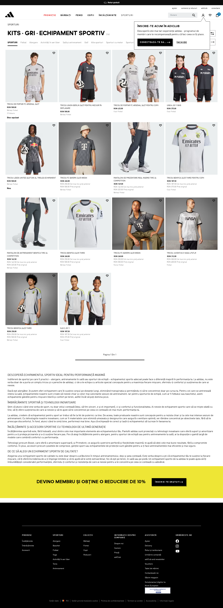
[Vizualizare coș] (217, 15)
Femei (86, 546)
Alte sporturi (97, 43)
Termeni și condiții (135, 601)
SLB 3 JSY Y (65, 328)
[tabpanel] (111, 208)
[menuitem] (49, 15)
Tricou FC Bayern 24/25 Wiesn (73, 178)
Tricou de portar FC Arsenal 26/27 (23, 104)
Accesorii (26, 550)
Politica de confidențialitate (112, 601)
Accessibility (151, 601)
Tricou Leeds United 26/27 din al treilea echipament (31, 178)
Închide (182, 42)
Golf (86, 43)
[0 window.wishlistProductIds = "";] (210, 15)
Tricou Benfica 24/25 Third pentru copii (185, 178)
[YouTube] (177, 551)
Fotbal (23, 43)
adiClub (117, 557)
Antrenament (58, 569)
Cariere (117, 548)
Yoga (55, 555)
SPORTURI (13, 25)
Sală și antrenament (72, 43)
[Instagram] (177, 546)
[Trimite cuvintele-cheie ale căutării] (194, 15)
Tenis (55, 564)
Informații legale (167, 601)
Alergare (33, 43)
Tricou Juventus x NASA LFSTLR (181, 253)
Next (212, 42)
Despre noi (118, 544)
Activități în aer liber (50, 43)
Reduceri (87, 555)
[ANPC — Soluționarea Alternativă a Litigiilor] (157, 590)
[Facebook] (177, 541)
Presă (116, 553)
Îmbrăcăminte (28, 546)
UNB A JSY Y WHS (174, 105)
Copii (85, 550)
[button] (49, 15)
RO (67, 601)
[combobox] (182, 15)
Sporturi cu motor (114, 43)
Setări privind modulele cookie (85, 601)
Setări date (54, 601)
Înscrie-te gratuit (167, 482)
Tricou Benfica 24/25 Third (72, 253)
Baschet (56, 546)
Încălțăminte (27, 541)
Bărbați (86, 541)
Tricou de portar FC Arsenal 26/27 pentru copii (136, 105)
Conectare (215, 8)
